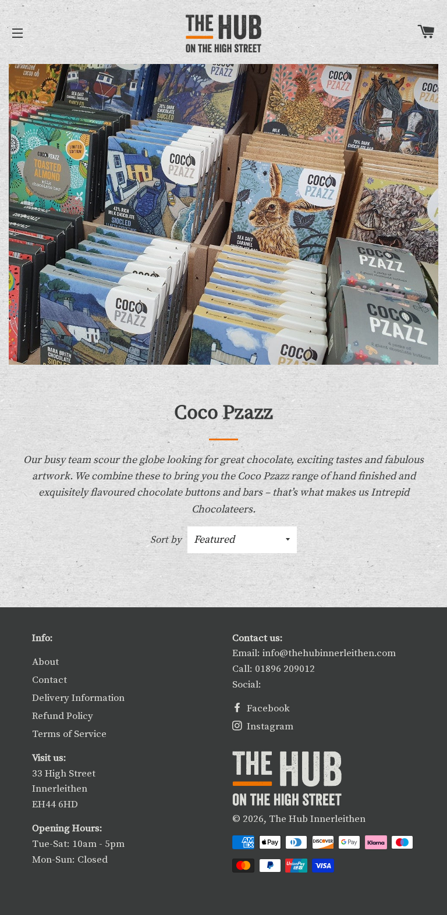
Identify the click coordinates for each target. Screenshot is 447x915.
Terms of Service (69, 734)
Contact (49, 680)
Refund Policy (62, 716)
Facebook (267, 708)
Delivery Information (78, 698)
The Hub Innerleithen (317, 819)
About (45, 662)
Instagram (268, 726)
